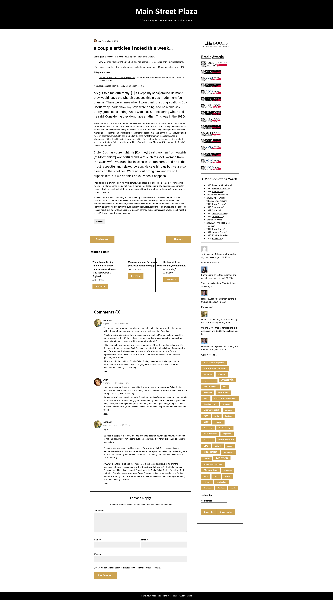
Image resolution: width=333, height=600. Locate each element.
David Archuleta (219, 194)
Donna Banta (207, 275)
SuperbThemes (186, 596)
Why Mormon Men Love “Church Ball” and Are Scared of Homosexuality (132, 62)
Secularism (207, 488)
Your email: (206, 501)
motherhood (228, 470)
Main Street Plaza (167, 11)
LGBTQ (229, 446)
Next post (178, 239)
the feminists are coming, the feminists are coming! (174, 265)
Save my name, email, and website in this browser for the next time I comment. (128, 568)
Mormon (222, 458)
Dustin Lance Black (210, 404)
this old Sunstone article (163, 67)
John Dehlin (217, 216)
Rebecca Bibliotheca (221, 185)
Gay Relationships (225, 428)
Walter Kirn (217, 238)
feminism (228, 416)
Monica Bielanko (220, 235)
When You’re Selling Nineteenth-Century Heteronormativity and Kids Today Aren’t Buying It (104, 269)
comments (208, 393)
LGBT (218, 445)
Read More (100, 286)
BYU (224, 387)
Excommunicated (211, 410)
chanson (107, 320)
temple (233, 488)
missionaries (228, 452)
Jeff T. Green (218, 198)
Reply (106, 371)
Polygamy (207, 482)
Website (97, 554)
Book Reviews (210, 386)
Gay (206, 421)
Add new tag (208, 374)
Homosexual (208, 440)
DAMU (206, 398)
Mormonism (210, 470)
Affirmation (221, 374)
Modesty (207, 459)
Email (144, 540)
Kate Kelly (216, 220)
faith (206, 416)
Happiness (227, 434)
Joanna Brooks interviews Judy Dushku (117, 77)
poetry (216, 476)
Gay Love (218, 422)
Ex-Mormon (226, 404)
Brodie (206, 57)
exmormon (228, 410)
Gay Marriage (208, 428)
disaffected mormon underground (225, 398)
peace (206, 476)
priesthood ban (221, 482)
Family (216, 416)
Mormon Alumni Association (213, 464)
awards (227, 380)
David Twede (218, 229)
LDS (206, 445)
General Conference (210, 434)
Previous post (102, 239)
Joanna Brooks (219, 232)
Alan (105, 379)
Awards (218, 57)
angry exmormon (209, 381)
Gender (99, 222)
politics (227, 476)
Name (97, 540)
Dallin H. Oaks (223, 393)
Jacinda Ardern (219, 201)
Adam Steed (217, 191)
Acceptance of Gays (215, 368)
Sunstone (221, 488)
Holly (203, 299)
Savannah (217, 210)
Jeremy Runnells (219, 213)
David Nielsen (218, 204)
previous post (115, 183)
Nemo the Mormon (220, 188)
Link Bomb (210, 452)
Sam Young (217, 207)
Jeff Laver (206, 254)
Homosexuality (226, 439)
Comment (99, 510)
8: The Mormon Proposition (214, 363)
